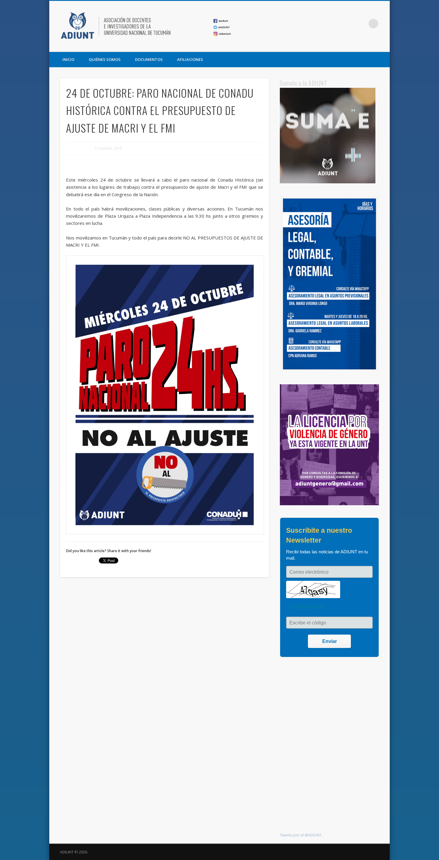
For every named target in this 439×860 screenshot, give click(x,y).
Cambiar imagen (307, 606)
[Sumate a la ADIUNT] (327, 182)
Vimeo (361, 23)
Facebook (336, 23)
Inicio (68, 59)
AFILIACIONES (190, 59)
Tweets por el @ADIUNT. (301, 835)
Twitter (349, 23)
